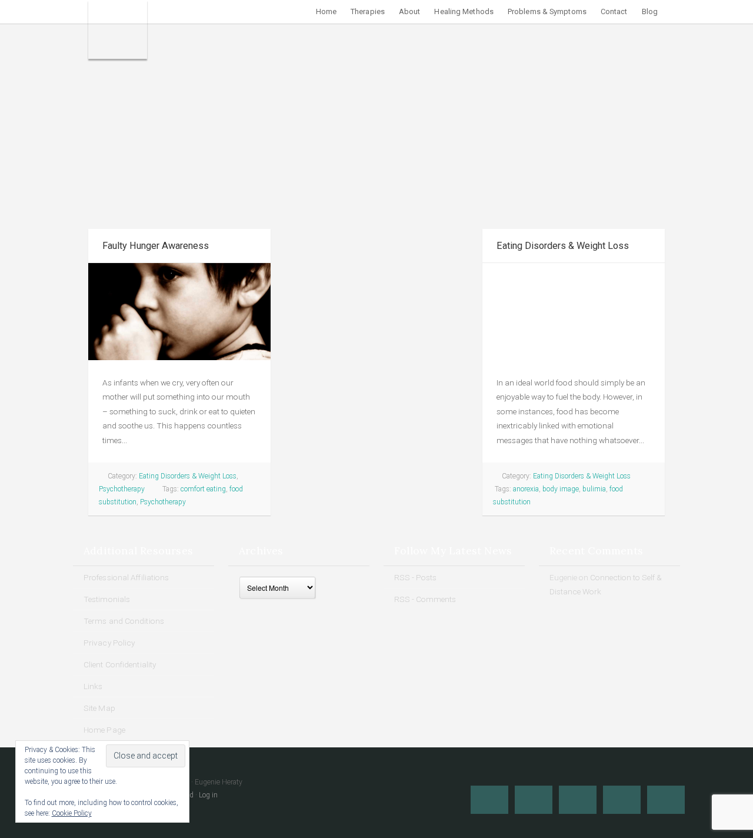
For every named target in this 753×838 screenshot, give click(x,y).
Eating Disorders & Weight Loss (187, 476)
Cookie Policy (72, 813)
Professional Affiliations (126, 577)
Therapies (368, 11)
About (410, 11)
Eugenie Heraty (117, 29)
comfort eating (203, 489)
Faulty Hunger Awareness (155, 245)
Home (326, 11)
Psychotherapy (122, 489)
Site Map (99, 708)
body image (560, 489)
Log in (208, 795)
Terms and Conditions (124, 621)
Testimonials (107, 599)
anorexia (526, 489)
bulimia (594, 489)
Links (93, 686)
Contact (614, 11)
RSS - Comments (425, 599)
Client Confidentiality (120, 664)
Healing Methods (464, 11)
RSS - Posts (415, 577)
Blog (650, 11)
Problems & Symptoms (547, 11)
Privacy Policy (109, 642)
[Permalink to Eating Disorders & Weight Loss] (573, 311)
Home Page (104, 729)
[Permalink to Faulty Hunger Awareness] (179, 311)
